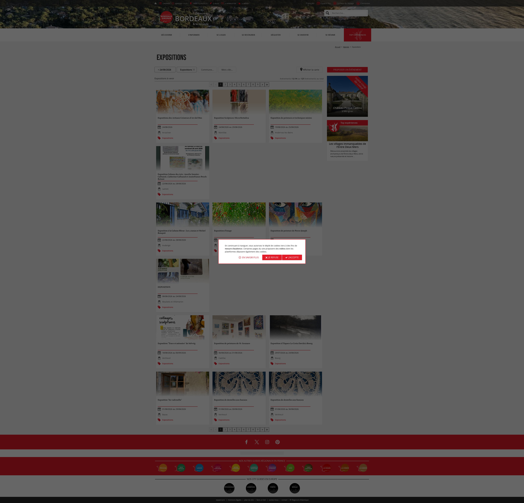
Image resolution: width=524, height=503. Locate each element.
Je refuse (273, 257)
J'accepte (294, 257)
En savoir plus (250, 257)
